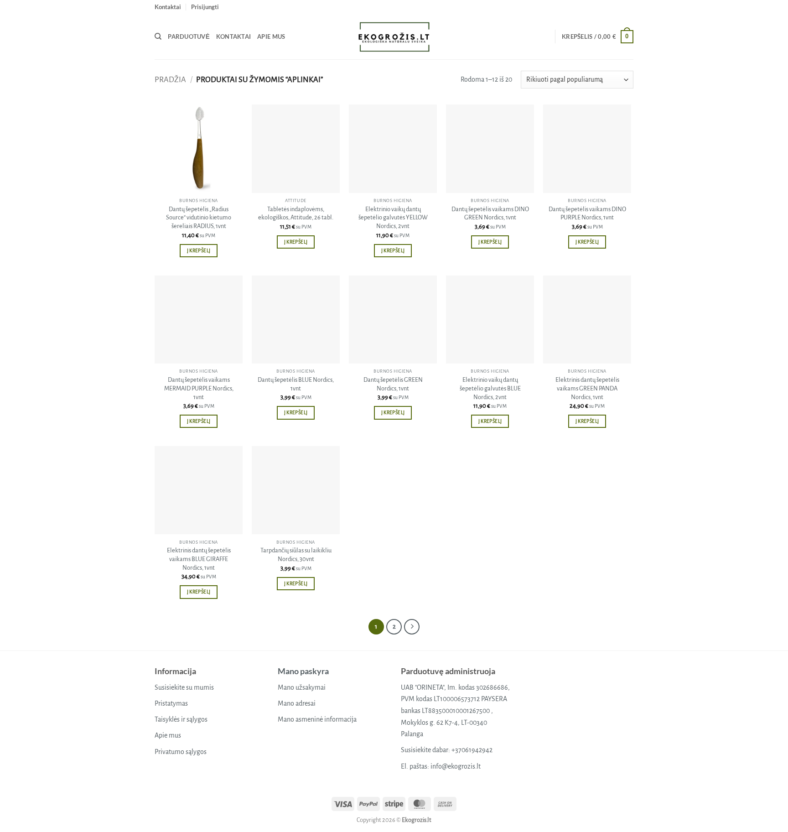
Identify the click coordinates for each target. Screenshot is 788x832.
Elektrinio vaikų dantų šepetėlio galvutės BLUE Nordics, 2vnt (490, 388)
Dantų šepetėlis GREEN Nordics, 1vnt (393, 384)
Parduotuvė (189, 36)
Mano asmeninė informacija (317, 719)
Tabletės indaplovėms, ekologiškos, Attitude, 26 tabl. (295, 213)
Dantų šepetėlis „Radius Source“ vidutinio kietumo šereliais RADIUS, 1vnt (198, 217)
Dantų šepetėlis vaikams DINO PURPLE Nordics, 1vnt (587, 213)
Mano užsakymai (302, 687)
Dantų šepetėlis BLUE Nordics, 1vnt (296, 384)
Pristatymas (171, 703)
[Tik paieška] (158, 36)
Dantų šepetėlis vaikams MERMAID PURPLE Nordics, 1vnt (198, 388)
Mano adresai (297, 703)
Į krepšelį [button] (198, 250)
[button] (205, 7)
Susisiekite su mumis (184, 687)
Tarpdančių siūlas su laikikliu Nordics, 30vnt (296, 554)
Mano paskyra (303, 671)
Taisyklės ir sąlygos (181, 719)
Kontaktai (168, 6)
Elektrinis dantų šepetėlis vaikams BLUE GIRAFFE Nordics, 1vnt (199, 559)
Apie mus (271, 36)
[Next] (412, 626)
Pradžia (170, 79)
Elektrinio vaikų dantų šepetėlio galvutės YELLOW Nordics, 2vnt (393, 217)
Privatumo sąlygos (181, 751)
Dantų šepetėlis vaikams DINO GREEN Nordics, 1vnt (490, 213)
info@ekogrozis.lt (455, 766)
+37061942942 (472, 750)
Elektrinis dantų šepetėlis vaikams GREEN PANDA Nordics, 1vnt (587, 388)
